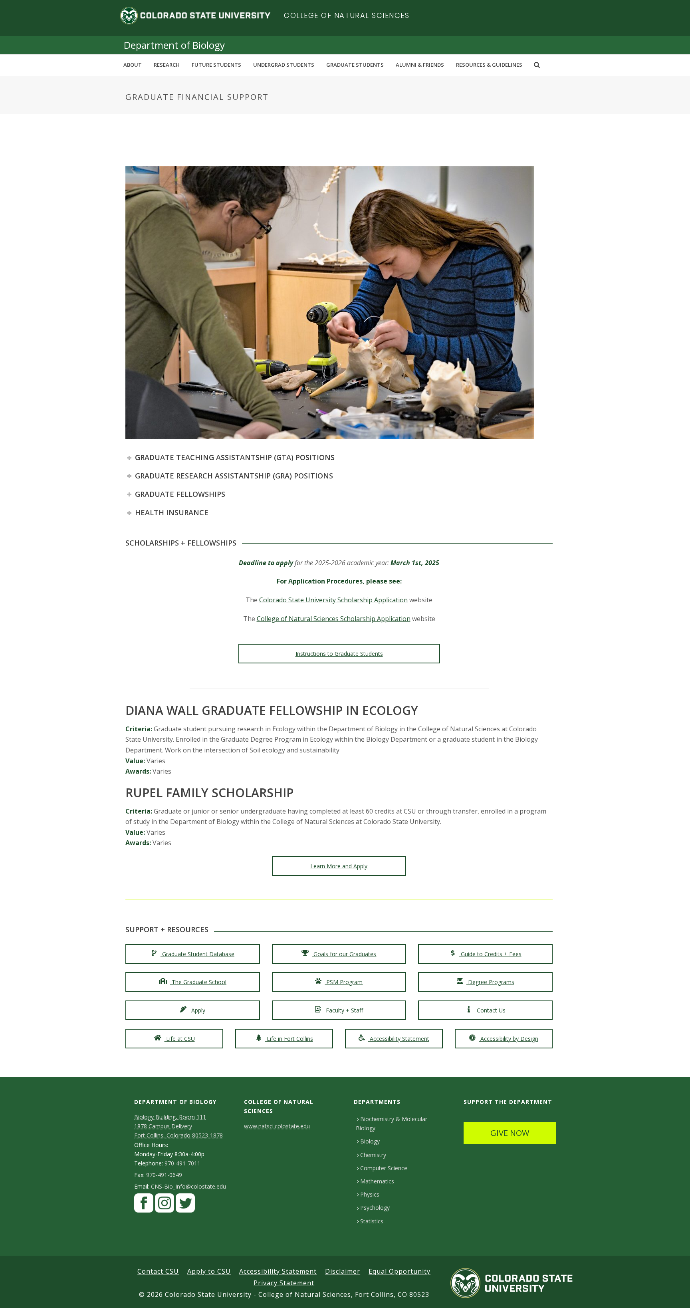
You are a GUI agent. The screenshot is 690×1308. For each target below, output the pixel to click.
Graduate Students (355, 64)
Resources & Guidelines (489, 64)
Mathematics (377, 1181)
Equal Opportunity (399, 1271)
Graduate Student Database (197, 954)
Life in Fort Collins (289, 1038)
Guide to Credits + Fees (490, 954)
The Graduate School (198, 982)
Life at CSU (180, 1038)
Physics (369, 1194)
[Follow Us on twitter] (185, 1205)
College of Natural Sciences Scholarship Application (333, 618)
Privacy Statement (284, 1282)
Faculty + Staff (343, 1010)
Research (167, 64)
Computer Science (383, 1168)
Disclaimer (342, 1271)
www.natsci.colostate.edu (277, 1126)
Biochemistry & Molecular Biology (391, 1123)
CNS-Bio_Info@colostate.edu (188, 1186)
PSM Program (344, 982)
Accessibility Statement (398, 1038)
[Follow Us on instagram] (164, 1205)
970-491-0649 (164, 1175)
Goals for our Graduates (344, 954)
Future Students (216, 64)
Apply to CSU (209, 1271)
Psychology (375, 1207)
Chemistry (373, 1155)
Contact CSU (158, 1271)
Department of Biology (174, 45)
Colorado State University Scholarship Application (333, 599)
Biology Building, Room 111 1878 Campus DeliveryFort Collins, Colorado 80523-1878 (178, 1126)
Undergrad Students (283, 64)
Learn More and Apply (338, 866)
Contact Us (490, 1010)
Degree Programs (490, 982)
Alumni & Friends (420, 64)
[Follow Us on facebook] (143, 1205)
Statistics (371, 1221)
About (132, 64)
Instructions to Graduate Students (339, 653)
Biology (370, 1141)
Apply (197, 1010)
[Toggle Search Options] (537, 65)
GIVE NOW (509, 1132)
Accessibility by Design (508, 1038)
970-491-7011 (182, 1163)
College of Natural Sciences (347, 15)
